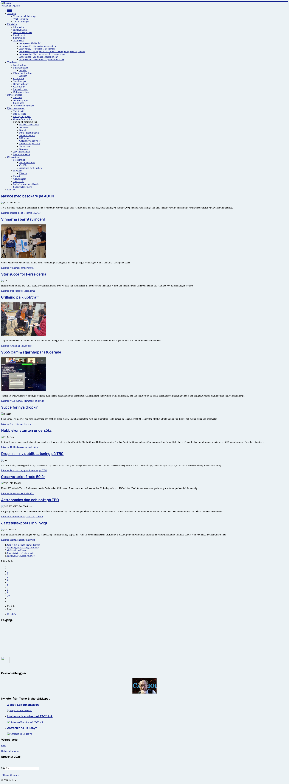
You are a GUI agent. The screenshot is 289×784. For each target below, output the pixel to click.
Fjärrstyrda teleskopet (23, 73)
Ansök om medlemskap (30, 168)
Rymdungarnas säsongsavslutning (23, 547)
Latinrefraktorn (20, 89)
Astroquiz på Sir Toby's (22, 728)
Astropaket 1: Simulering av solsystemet (38, 46)
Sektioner (17, 97)
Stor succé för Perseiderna (23, 274)
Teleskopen (12, 62)
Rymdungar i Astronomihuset (21, 555)
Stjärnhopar (24, 138)
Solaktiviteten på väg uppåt (20, 553)
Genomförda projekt (23, 119)
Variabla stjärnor (27, 135)
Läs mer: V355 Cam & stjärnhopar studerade (22, 401)
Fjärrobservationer (16, 108)
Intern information (21, 154)
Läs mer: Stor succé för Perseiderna (18, 290)
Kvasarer (23, 149)
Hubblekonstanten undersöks (26, 430)
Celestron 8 (18, 78)
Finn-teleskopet (20, 67)
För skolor (12, 24)
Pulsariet (17, 176)
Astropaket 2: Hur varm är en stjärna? (37, 48)
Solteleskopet (19, 81)
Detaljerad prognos (10, 751)
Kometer (23, 130)
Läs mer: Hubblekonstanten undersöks (19, 447)
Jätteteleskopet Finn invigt (24, 523)
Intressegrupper (14, 94)
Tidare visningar (21, 21)
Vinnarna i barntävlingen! (23, 219)
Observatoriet (13, 157)
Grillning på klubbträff (20, 297)
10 (8, 595)
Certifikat (23, 165)
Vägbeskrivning (20, 19)
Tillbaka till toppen (10, 775)
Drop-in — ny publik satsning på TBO (32, 454)
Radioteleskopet (20, 84)
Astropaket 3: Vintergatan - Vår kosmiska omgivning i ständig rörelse (52, 51)
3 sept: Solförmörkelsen (23, 704)
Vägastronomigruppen (23, 105)
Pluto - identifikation (29, 132)
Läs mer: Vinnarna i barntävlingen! (17, 267)
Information (18, 27)
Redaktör (11, 614)
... (8, 582)
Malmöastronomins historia (26, 184)
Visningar (11, 13)
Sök (3, 768)
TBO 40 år (18, 181)
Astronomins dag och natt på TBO (30, 500)
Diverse (23, 173)
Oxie (3, 745)
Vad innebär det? (27, 162)
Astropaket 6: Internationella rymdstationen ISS (41, 59)
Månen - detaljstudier (29, 124)
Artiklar (23, 70)
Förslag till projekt (22, 116)
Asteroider (24, 127)
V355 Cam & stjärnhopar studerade (31, 352)
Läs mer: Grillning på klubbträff (16, 345)
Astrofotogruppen (21, 100)
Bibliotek (17, 170)
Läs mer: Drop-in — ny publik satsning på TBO (24, 470)
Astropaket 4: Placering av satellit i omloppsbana (42, 54)
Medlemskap (19, 160)
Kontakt (11, 189)
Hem (9, 10)
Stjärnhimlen (19, 38)
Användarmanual (21, 151)
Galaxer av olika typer (29, 141)
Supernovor (24, 146)
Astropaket (18, 40)
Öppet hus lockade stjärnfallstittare (23, 545)
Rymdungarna (20, 29)
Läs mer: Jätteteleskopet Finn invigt (18, 539)
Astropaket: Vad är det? (30, 43)
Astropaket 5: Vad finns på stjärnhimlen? (38, 57)
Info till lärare (19, 113)
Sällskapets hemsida (22, 187)
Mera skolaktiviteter (22, 32)
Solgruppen (18, 103)
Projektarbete (19, 35)
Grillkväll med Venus (17, 550)
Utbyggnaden (19, 178)
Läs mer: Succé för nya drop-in (16, 424)
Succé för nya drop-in (20, 407)
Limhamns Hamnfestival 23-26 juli (30, 716)
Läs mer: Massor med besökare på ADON (21, 213)
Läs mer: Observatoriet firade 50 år (17, 493)
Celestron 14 (19, 86)
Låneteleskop (19, 65)
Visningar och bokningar (25, 16)
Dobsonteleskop (21, 92)
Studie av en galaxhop (29, 143)
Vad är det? (18, 111)
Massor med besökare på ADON (27, 196)
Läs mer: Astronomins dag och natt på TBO (22, 516)
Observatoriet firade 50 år (23, 477)
